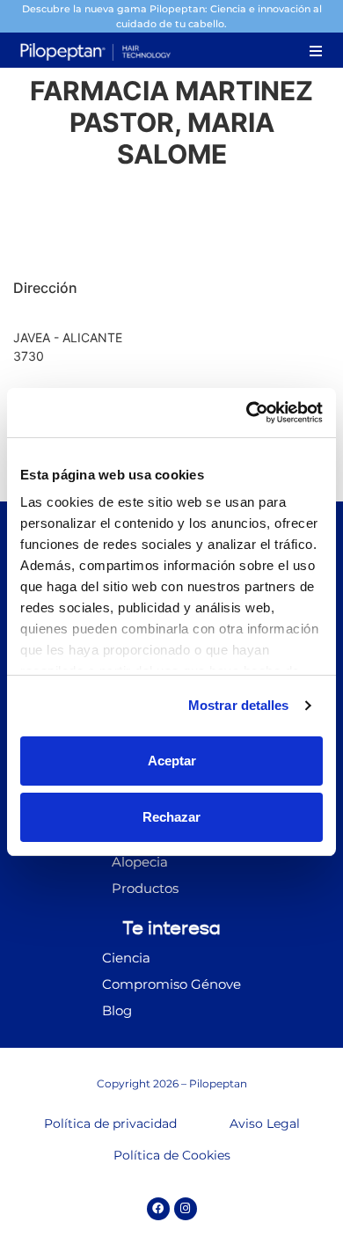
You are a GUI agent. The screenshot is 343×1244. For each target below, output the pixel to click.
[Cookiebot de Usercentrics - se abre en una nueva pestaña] (247, 412)
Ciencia (126, 957)
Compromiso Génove (171, 984)
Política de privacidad (110, 1123)
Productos (145, 888)
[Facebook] (158, 1208)
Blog (117, 1010)
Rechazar (171, 816)
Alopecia (140, 861)
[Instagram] (185, 1208)
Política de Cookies (171, 1155)
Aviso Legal (265, 1123)
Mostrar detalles (238, 705)
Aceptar (172, 760)
